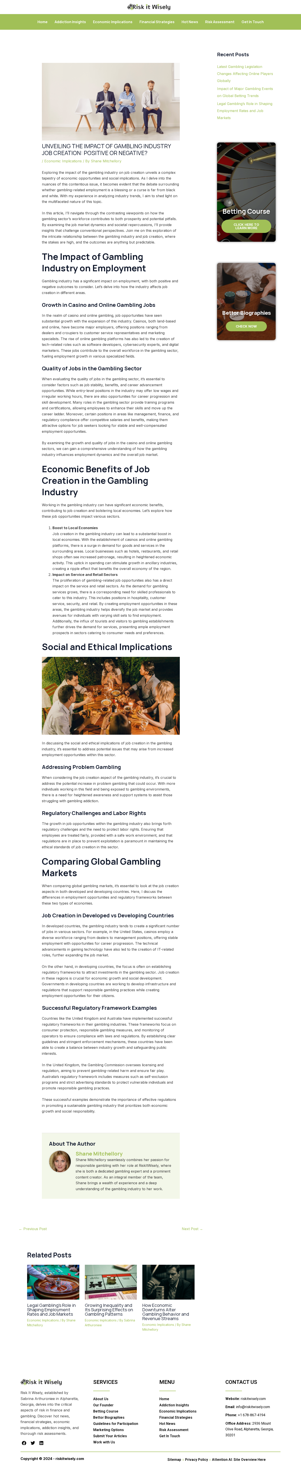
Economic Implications (112, 21)
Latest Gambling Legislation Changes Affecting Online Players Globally (245, 73)
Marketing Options (108, 1430)
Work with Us (104, 1442)
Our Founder (103, 1405)
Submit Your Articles (110, 1436)
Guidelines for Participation (115, 1424)
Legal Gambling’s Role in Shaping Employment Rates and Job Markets (51, 1309)
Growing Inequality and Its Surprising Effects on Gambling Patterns (109, 1309)
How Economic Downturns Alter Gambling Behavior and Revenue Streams (165, 1311)
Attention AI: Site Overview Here (239, 1460)
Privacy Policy (196, 1460)
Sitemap (174, 1460)
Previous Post (33, 1229)
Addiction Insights (70, 21)
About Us (100, 1399)
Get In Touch (253, 21)
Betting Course (105, 1411)
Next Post (192, 1229)
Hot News (190, 21)
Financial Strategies (157, 21)
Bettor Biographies (108, 1417)
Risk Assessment (219, 21)
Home (42, 21)
